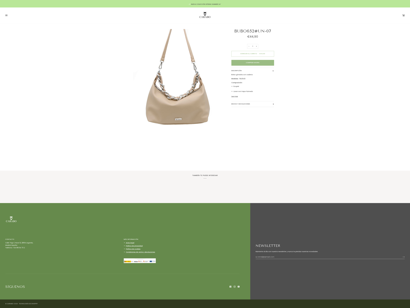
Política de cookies (133, 249)
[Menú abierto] (8, 15)
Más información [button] (131, 239)
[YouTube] (239, 287)
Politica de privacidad (134, 246)
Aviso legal (130, 243)
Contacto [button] (9, 239)
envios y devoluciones (240, 104)
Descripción (236, 71)
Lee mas (234, 96)
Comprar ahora (252, 63)
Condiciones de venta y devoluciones (140, 252)
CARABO (10, 304)
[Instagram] (235, 287)
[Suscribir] (402, 257)
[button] (63, 257)
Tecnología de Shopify (28, 304)
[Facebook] (230, 287)
